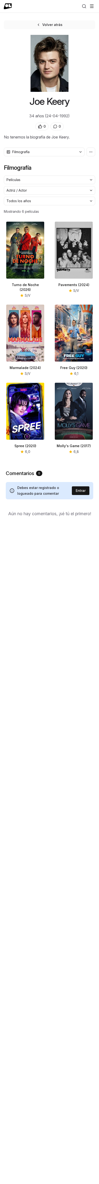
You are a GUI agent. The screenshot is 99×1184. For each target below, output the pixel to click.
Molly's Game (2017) (74, 446)
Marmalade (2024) (25, 368)
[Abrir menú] (91, 6)
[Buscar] (84, 6)
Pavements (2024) (73, 285)
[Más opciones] (91, 152)
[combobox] (44, 152)
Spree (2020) (25, 446)
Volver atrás (52, 25)
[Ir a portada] (8, 6)
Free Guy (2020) (73, 368)
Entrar (81, 491)
